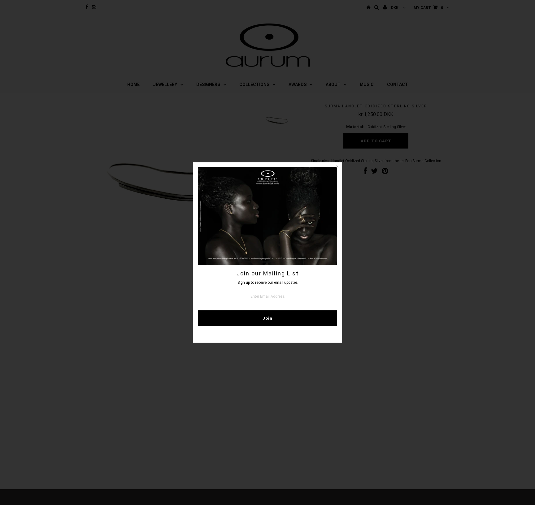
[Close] (337, 167)
